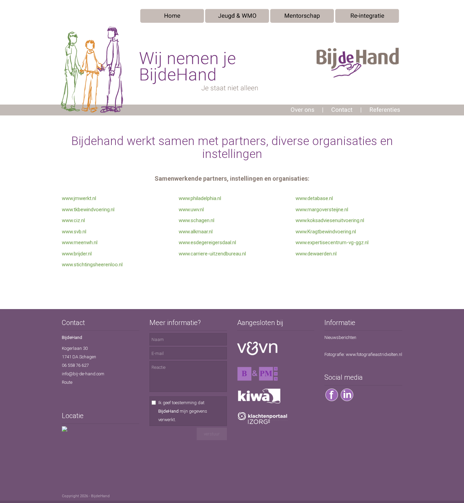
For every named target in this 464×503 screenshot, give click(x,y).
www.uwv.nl (191, 209)
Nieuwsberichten (340, 337)
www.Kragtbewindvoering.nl (326, 232)
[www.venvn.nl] (257, 353)
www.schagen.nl (196, 220)
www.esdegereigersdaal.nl (207, 242)
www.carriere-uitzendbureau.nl (212, 254)
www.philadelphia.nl (200, 198)
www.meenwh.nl (79, 242)
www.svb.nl (74, 232)
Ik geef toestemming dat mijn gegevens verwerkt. (182, 411)
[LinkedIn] (347, 399)
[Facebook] (331, 399)
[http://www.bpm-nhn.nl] (257, 379)
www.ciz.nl (73, 220)
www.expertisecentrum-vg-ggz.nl (332, 242)
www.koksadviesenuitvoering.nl (330, 220)
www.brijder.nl (77, 254)
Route (67, 382)
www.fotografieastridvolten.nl (374, 354)
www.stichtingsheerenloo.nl (92, 265)
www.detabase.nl (314, 198)
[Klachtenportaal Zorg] (262, 423)
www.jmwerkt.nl (79, 198)
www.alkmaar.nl (196, 232)
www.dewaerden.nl (316, 254)
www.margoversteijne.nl (322, 209)
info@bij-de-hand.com (83, 373)
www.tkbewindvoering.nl (88, 209)
